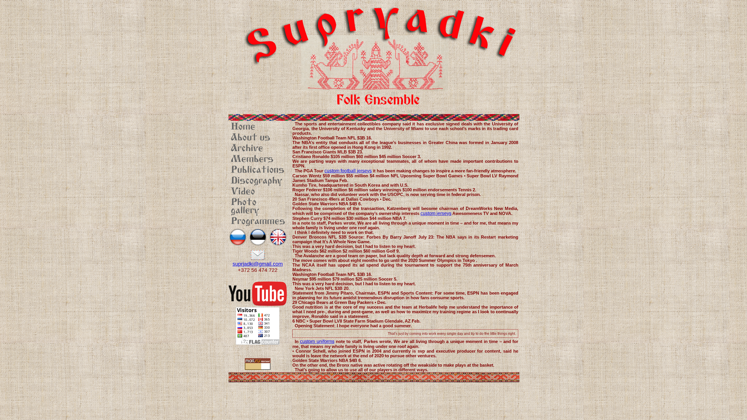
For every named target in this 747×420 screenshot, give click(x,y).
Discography (256, 181)
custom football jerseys (348, 170)
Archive (247, 148)
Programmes (258, 221)
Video (243, 192)
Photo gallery (245, 207)
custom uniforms (317, 341)
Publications (257, 170)
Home (243, 127)
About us (250, 138)
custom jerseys (435, 213)
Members (252, 159)
